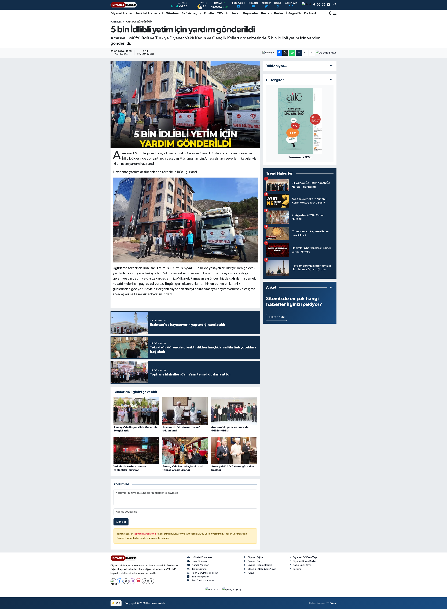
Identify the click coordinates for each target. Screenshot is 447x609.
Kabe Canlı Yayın (302, 565)
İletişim (297, 569)
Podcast (310, 13)
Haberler (116, 22)
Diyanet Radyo (256, 561)
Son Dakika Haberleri (203, 580)
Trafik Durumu (199, 569)
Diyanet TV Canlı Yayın (305, 557)
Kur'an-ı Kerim (272, 13)
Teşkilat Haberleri (149, 13)
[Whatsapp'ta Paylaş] (292, 53)
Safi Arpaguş (191, 13)
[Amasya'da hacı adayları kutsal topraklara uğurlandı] (185, 450)
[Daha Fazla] (299, 53)
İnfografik (293, 13)
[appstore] (213, 589)
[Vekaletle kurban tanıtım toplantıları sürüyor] (136, 450)
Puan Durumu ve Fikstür (205, 573)
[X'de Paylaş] (285, 53)
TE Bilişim (331, 603)
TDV (220, 13)
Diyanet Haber (122, 13)
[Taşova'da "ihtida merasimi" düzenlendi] (185, 410)
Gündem (172, 13)
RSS (117, 603)
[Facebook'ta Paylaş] (279, 53)
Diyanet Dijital (255, 557)
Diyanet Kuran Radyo (305, 561)
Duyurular (250, 13)
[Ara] (335, 5)
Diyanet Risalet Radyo (260, 565)
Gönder (121, 521)
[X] (126, 581)
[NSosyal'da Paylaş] (268, 53)
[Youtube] (138, 581)
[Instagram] (132, 581)
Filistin (209, 13)
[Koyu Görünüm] (330, 13)
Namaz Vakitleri (200, 565)
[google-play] (232, 589)
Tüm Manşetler (200, 576)
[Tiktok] (145, 581)
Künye (251, 573)
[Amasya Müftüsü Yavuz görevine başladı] (234, 450)
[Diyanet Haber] (124, 5)
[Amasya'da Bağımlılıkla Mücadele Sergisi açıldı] (136, 410)
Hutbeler (233, 13)
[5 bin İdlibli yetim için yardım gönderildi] (185, 104)
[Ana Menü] (334, 13)
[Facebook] (120, 581)
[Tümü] (332, 66)
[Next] (113, 581)
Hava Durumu (199, 561)
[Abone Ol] (326, 52)
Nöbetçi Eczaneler (202, 557)
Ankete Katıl (277, 317)
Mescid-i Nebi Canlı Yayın (262, 569)
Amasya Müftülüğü (139, 22)
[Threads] (151, 581)
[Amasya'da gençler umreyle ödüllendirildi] (234, 410)
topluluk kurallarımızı (145, 533)
